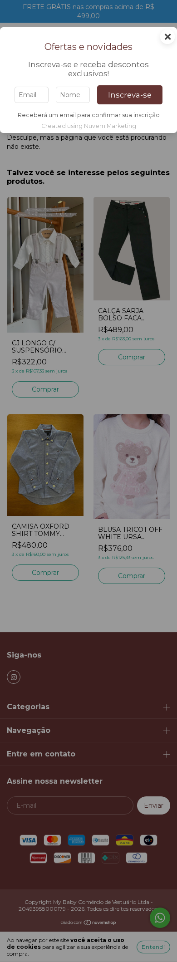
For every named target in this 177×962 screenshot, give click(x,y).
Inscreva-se (130, 94)
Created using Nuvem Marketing (88, 126)
